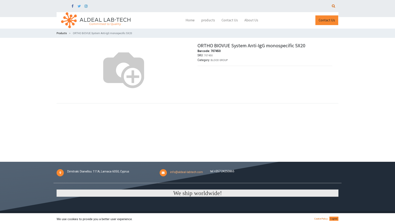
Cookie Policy (321, 218)
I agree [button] (333, 218)
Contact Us (327, 20)
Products (62, 33)
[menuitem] (190, 20)
